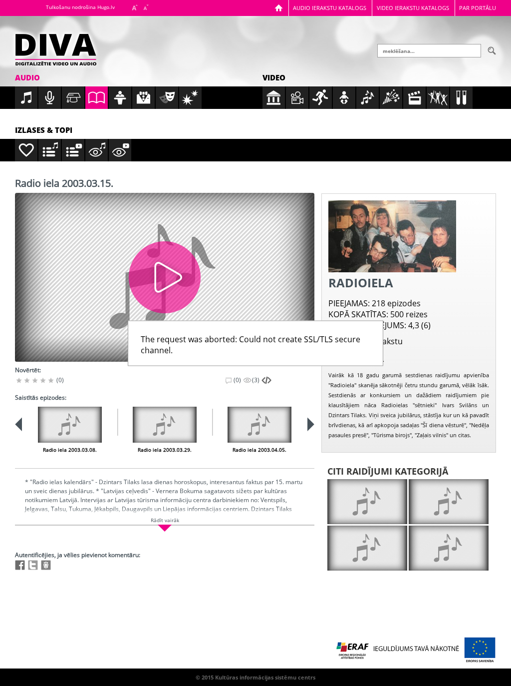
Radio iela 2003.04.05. (259, 449)
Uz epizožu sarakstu (365, 341)
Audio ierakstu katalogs (329, 7)
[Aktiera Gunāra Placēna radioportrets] (449, 501)
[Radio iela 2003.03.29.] (165, 425)
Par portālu (477, 7)
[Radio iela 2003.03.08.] (70, 425)
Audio (27, 77)
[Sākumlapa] (278, 7)
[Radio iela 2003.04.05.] (259, 425)
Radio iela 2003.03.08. (70, 449)
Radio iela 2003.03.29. (165, 449)
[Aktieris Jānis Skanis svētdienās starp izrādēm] (367, 548)
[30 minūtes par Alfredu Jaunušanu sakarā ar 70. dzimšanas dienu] (367, 501)
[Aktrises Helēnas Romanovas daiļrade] (449, 548)
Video (273, 77)
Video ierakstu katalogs (413, 7)
